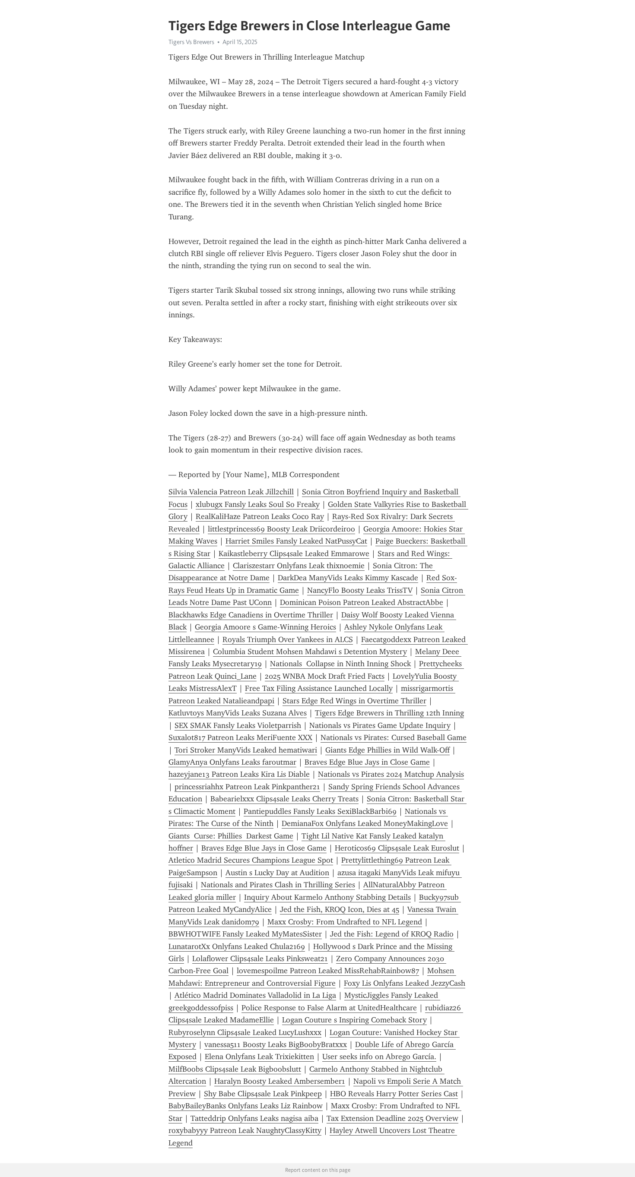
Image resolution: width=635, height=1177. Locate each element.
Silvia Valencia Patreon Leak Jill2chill (231, 492)
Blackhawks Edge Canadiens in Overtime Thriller (250, 615)
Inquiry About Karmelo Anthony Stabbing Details (327, 897)
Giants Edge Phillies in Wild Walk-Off (387, 750)
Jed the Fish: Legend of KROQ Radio (392, 934)
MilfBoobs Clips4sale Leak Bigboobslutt (234, 1069)
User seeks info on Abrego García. (379, 1056)
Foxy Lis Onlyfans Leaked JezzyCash (404, 983)
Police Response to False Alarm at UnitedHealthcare (329, 1007)
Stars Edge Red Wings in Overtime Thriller (354, 701)
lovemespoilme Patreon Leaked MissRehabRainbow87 (328, 970)
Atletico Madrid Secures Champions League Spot (250, 860)
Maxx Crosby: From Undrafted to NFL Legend (344, 922)
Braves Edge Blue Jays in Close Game (367, 762)
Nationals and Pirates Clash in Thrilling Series (278, 884)
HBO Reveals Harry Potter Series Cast (394, 1093)
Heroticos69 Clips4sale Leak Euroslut (397, 848)
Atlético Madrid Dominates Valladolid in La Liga (255, 995)
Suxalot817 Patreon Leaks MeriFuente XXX (240, 737)
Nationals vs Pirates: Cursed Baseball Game (394, 737)
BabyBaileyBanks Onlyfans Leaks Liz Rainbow (245, 1106)
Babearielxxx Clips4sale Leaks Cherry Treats (284, 799)
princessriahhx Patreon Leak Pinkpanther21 (247, 786)
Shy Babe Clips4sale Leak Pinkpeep (263, 1093)
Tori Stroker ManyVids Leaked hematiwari (246, 750)
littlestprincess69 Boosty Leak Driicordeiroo (281, 529)
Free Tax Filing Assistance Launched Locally (319, 688)
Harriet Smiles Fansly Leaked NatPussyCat (296, 541)
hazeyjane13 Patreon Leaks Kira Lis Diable (239, 774)
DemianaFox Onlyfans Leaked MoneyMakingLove (365, 823)
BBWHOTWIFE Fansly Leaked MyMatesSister (245, 934)
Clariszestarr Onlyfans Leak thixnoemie (299, 565)
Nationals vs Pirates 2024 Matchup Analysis (391, 774)
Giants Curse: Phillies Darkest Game (230, 836)
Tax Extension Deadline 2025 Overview (392, 1118)
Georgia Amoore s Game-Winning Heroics (265, 627)
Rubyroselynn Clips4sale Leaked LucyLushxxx (244, 1032)
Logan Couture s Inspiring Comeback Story (354, 1020)
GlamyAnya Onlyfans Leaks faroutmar (232, 762)
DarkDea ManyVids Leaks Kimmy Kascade (348, 577)
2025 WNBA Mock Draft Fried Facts (324, 676)
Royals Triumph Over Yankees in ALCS (287, 639)
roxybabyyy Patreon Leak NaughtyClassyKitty (244, 1130)
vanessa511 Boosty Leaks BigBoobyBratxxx (275, 1044)
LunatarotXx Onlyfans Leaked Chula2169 (236, 946)
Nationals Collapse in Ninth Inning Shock (340, 663)
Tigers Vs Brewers (191, 42)
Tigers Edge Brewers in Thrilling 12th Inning (389, 713)
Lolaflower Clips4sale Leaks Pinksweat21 (260, 958)
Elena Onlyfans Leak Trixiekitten (259, 1056)
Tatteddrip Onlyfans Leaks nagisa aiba (254, 1118)
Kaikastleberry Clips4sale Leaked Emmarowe (294, 553)
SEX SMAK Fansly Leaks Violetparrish (238, 725)
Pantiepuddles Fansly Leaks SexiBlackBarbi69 (320, 811)
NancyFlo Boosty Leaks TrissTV (360, 590)
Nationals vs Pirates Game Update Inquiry (380, 725)
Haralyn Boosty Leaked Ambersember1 (279, 1081)
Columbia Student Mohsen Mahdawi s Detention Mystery (310, 651)
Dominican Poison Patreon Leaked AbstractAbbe (361, 602)
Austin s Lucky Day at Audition (277, 872)
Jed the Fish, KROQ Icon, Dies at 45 (339, 909)
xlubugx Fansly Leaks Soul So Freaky (258, 504)
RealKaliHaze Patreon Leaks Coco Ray (260, 516)
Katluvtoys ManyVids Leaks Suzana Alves (237, 713)
